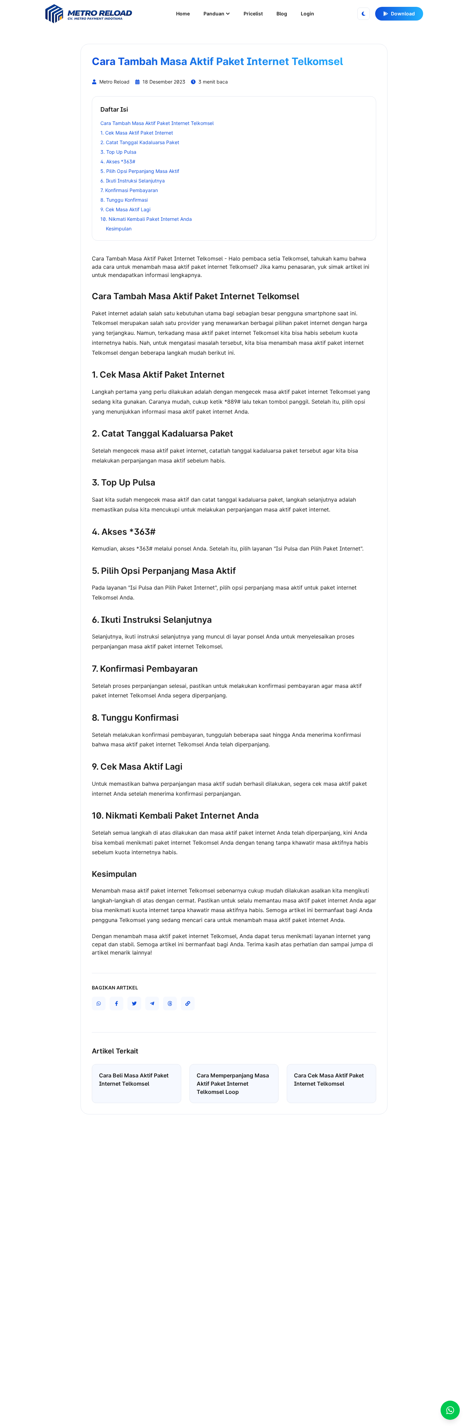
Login (307, 13)
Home (183, 13)
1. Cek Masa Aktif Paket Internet (136, 133)
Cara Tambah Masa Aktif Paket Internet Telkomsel (157, 123)
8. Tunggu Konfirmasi (124, 200)
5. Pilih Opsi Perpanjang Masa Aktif (139, 171)
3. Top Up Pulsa (118, 152)
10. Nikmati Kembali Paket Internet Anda (146, 219)
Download (403, 13)
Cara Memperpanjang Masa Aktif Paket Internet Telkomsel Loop (233, 1083)
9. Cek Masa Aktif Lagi (125, 209)
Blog (281, 13)
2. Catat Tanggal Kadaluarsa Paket (139, 142)
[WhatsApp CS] (450, 1410)
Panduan (214, 13)
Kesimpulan (119, 228)
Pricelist (253, 13)
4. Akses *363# (117, 161)
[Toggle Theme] (363, 14)
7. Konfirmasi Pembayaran (129, 190)
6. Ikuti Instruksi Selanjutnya (132, 181)
